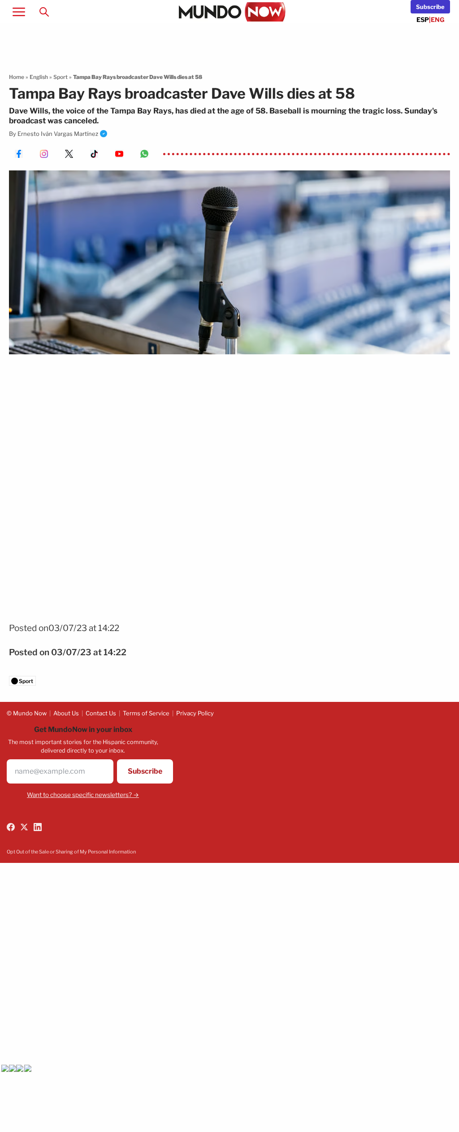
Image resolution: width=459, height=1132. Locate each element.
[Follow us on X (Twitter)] (24, 827)
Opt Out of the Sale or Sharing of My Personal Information (71, 852)
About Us (66, 713)
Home (16, 77)
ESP (422, 19)
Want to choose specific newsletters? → (83, 794)
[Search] (44, 12)
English (39, 77)
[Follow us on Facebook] (11, 827)
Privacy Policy (195, 713)
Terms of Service (146, 713)
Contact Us (101, 713)
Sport (60, 77)
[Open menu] (19, 12)
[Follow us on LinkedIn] (38, 827)
